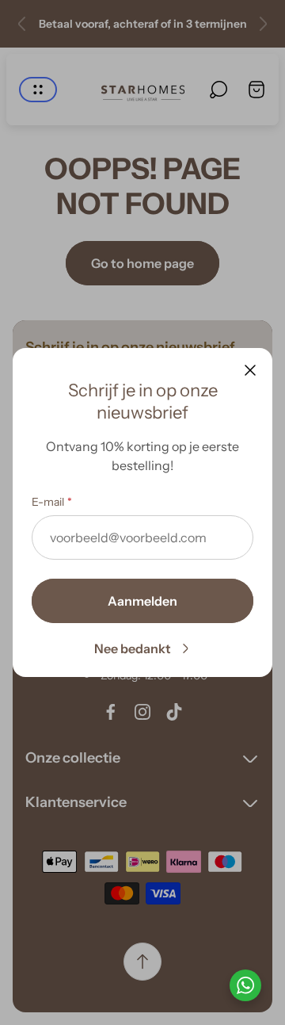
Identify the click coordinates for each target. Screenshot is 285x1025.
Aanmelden (142, 601)
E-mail (48, 502)
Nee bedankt (132, 648)
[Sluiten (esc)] (250, 370)
